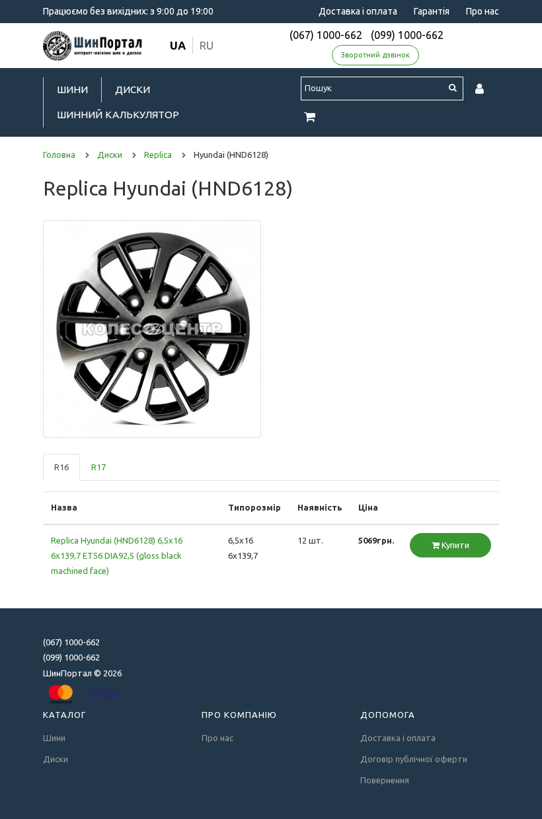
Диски (132, 89)
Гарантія (431, 11)
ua (178, 45)
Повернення (384, 780)
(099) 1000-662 (407, 35)
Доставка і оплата (358, 11)
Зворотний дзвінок (375, 55)
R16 (61, 467)
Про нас (482, 11)
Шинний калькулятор (118, 114)
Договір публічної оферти (413, 759)
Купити (454, 545)
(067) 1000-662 (326, 35)
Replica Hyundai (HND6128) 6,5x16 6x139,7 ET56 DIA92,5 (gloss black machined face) (116, 556)
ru (206, 45)
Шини (72, 89)
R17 (98, 467)
